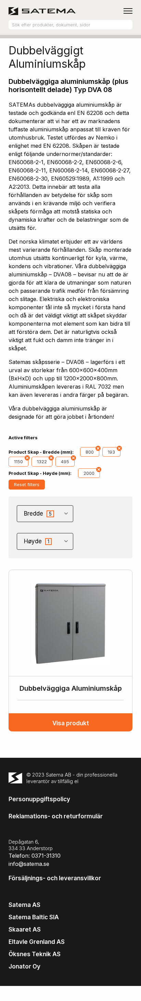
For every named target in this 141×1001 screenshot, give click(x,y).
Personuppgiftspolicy (39, 799)
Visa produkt (70, 723)
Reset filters (26, 484)
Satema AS (24, 904)
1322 (42, 461)
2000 (89, 473)
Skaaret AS (25, 929)
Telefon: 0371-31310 (35, 855)
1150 (18, 461)
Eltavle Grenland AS (37, 941)
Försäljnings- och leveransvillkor (55, 878)
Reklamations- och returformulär (56, 816)
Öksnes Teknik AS (35, 954)
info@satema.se (29, 863)
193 (111, 452)
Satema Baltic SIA (34, 917)
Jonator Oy (24, 966)
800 (90, 452)
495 (65, 461)
